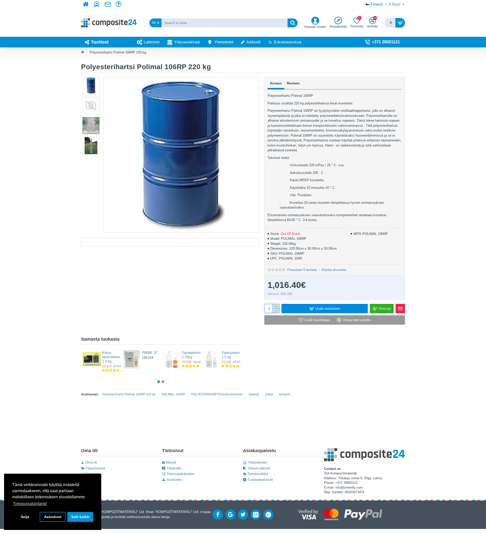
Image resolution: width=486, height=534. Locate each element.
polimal (254, 394)
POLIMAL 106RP (173, 394)
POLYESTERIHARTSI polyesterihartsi (217, 394)
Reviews (293, 83)
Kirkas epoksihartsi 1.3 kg (110, 357)
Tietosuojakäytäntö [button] (30, 504)
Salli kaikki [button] (80, 517)
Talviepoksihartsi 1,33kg (190, 355)
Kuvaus (276, 83)
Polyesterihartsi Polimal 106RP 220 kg (129, 394)
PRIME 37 (149, 353)
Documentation (170, 242)
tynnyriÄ (284, 394)
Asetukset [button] (53, 517)
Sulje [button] (25, 517)
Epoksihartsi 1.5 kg (229, 355)
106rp (269, 394)
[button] (158, 381)
